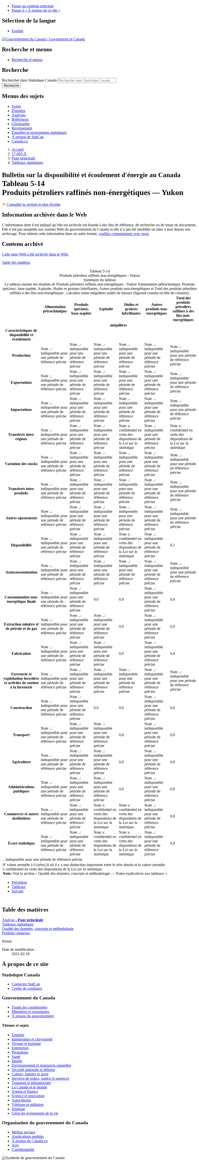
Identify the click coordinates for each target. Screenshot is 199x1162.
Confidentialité (23, 1149)
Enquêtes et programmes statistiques (39, 132)
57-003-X (19, 154)
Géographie (21, 124)
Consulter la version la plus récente (33, 204)
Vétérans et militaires (28, 1104)
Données (18, 111)
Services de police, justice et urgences (40, 1078)
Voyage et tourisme (26, 1043)
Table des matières (16, 262)
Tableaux (19, 887)
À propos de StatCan (28, 137)
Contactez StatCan (26, 984)
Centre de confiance (27, 988)
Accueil (18, 149)
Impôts (17, 1061)
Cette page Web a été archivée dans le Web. (35, 254)
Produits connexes (16, 933)
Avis (15, 1145)
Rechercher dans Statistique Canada (29, 80)
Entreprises (20, 1048)
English (17, 31)
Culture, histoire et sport (30, 1074)
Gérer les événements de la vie (35, 1113)
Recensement (22, 128)
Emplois (18, 1035)
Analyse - (22, 920)
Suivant (17, 891)
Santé (16, 1057)
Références (20, 119)
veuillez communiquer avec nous (124, 234)
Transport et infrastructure (31, 1083)
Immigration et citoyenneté (32, 1039)
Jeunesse (18, 1109)
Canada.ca (20, 141)
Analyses (19, 115)
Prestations (20, 1052)
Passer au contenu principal (32, 6)
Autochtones (21, 1100)
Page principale (23, 158)
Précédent (19, 882)
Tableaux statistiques (27, 162)
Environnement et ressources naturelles (41, 1065)
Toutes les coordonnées (29, 1007)
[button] (27, 60)
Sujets (16, 106)
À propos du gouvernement (33, 1016)
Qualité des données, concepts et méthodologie (38, 929)
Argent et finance (25, 1091)
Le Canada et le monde (29, 1087)
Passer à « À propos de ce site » (36, 10)
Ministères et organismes (30, 1012)
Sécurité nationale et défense (33, 1070)
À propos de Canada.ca (30, 1141)
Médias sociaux (23, 1132)
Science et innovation (28, 1096)
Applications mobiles (28, 1136)
